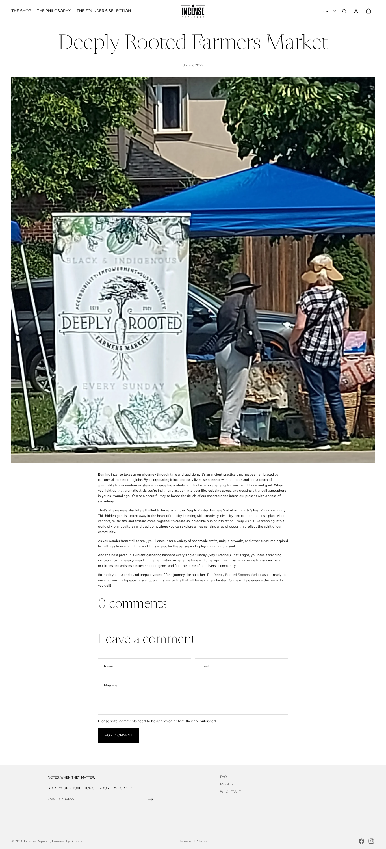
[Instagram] (371, 841)
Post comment (118, 735)
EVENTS (226, 784)
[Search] (344, 11)
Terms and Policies (193, 841)
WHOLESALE (230, 792)
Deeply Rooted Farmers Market (237, 575)
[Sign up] (151, 799)
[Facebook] (361, 841)
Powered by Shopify (67, 841)
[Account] (356, 11)
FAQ (223, 777)
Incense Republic (37, 841)
